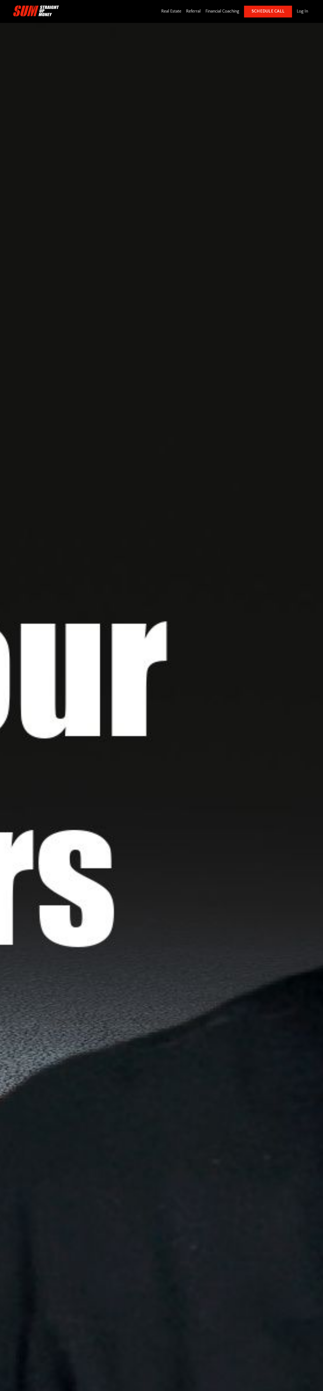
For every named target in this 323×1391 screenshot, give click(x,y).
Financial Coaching (222, 11)
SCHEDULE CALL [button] (268, 11)
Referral (193, 11)
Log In (302, 11)
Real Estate (171, 11)
